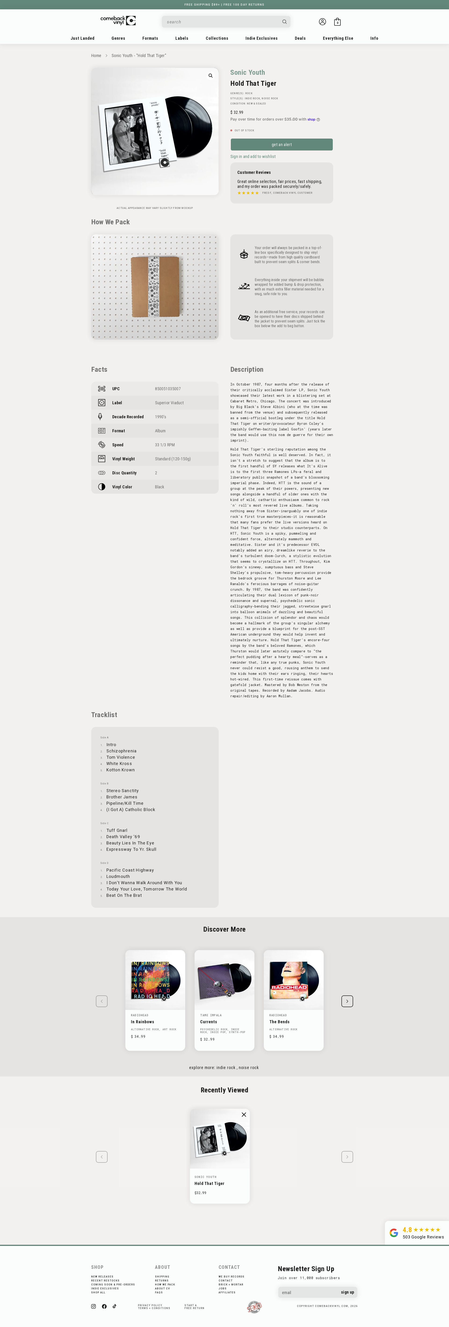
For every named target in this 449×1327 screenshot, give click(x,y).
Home (96, 55)
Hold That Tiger (209, 1183)
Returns (162, 1280)
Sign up (347, 1292)
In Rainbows (142, 1021)
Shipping (162, 1276)
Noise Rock (270, 98)
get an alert (282, 144)
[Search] (285, 22)
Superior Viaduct (169, 402)
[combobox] (222, 22)
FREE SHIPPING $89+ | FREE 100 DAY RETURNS (224, 4)
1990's (161, 416)
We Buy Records (232, 1276)
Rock (249, 93)
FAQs (159, 1292)
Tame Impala (211, 1015)
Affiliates (227, 1292)
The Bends (279, 1021)
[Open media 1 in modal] (210, 76)
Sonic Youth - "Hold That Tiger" (139, 55)
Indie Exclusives (105, 1288)
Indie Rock (252, 98)
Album (160, 430)
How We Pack (165, 1284)
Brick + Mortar (231, 1284)
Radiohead (139, 1015)
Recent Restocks (105, 1280)
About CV (162, 1288)
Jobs (223, 1288)
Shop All (98, 1292)
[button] (337, 22)
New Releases (102, 1276)
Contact (226, 1280)
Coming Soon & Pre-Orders (113, 1284)
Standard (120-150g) (173, 458)
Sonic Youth (247, 72)
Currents (208, 1021)
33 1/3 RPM (165, 444)
